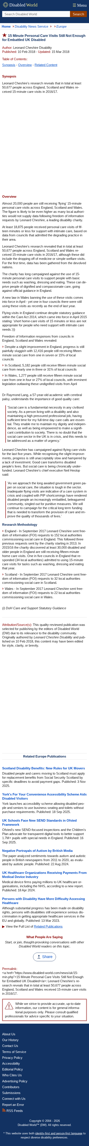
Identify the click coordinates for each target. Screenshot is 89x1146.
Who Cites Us (12, 1075)
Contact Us (10, 1046)
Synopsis (8, 65)
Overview (25, 65)
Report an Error (13, 1105)
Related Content (46, 65)
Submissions (11, 1093)
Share (47, 957)
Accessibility (11, 1063)
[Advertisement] (44, 144)
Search (78, 14)
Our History (10, 1040)
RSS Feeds (14, 1111)
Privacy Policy (12, 1057)
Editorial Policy (12, 1069)
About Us (8, 1034)
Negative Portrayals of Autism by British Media (37, 850)
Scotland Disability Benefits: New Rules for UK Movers (43, 768)
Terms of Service (14, 1052)
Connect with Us (13, 1098)
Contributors (10, 1087)
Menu (80, 5)
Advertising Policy (14, 1081)
